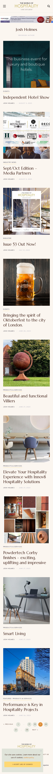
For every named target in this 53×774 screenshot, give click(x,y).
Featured (7, 699)
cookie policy (29, 758)
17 (29, 724)
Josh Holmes (9, 103)
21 (16, 730)
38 (27, 730)
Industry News (9, 162)
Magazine (7, 238)
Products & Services (12, 390)
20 (46, 724)
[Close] (41, 751)
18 (35, 724)
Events (6, 91)
